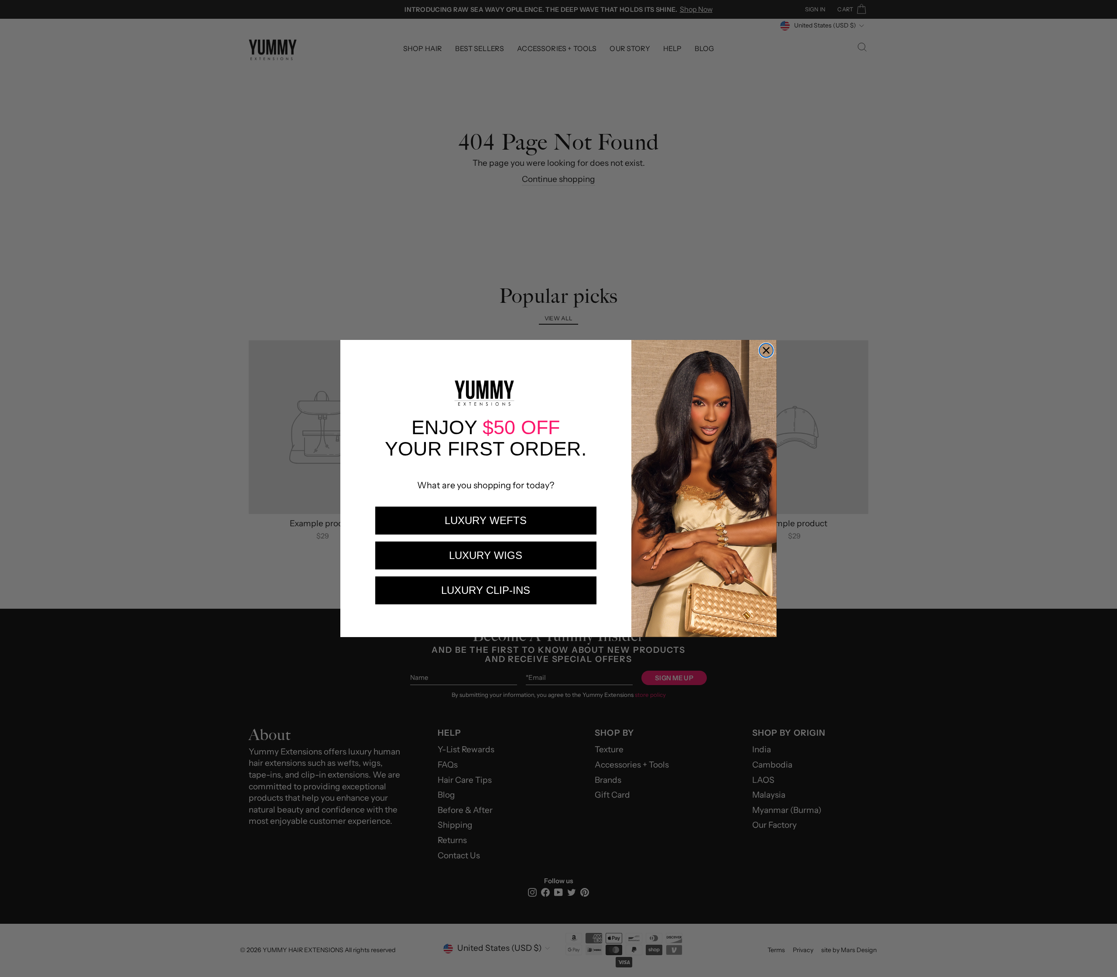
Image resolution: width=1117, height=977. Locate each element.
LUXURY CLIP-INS (485, 590)
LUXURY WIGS (485, 555)
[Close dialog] (766, 350)
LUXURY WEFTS (486, 520)
